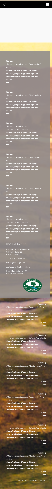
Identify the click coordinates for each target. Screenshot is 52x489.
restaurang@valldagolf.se (18, 267)
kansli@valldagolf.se (15, 263)
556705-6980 (18, 273)
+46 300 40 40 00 (17, 258)
